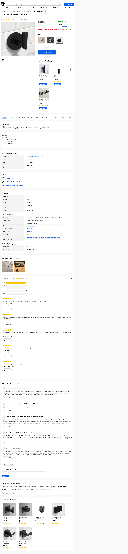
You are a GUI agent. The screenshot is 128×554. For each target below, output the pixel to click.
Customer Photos (46, 117)
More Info (37, 117)
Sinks (7, 7)
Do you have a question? (6, 120)
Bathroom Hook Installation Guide (14, 185)
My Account (56, 1)
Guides (30, 117)
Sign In (2, 1)
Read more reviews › (9, 376)
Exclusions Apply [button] (67, 29)
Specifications (21, 117)
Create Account (9, 1)
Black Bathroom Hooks (54, 237)
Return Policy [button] (64, 26)
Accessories (43, 7)
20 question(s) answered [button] (21, 19)
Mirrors (55, 7)
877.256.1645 (71, 1)
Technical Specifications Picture (35, 156)
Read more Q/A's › (8, 464)
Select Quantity (51, 47)
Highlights (4, 117)
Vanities (19, 7)
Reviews (55, 117)
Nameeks (29, 231)
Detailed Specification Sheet (13, 181)
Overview (13, 117)
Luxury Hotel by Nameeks (11, 17)
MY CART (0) (69, 4)
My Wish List (64, 1)
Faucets (67, 7)
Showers (31, 7)
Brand (70, 117)
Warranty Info (9, 178)
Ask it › (5, 476)
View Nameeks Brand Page (8, 493)
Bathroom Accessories (32, 237)
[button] (42, 40)
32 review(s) (12, 19)
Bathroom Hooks (31, 226)
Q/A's (62, 117)
